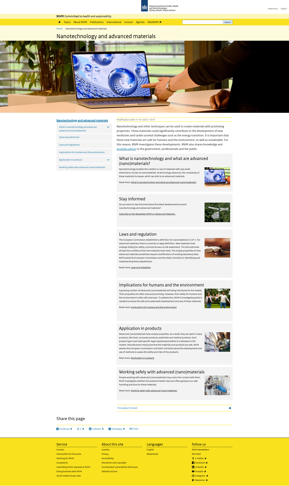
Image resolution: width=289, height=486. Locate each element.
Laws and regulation (141, 267)
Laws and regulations (69, 144)
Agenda (140, 22)
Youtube (208, 471)
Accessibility (108, 458)
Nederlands (273, 8)
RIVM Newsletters (200, 449)
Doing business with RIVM (69, 471)
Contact (128, 22)
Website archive (109, 471)
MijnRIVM (155, 22)
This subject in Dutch (127, 408)
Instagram (209, 475)
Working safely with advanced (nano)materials (82, 167)
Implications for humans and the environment (82, 152)
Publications (97, 22)
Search (227, 22)
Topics (67, 22)
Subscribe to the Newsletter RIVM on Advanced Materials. (147, 214)
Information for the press (68, 454)
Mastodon (209, 479)
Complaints (62, 462)
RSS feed (196, 454)
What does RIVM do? (69, 137)
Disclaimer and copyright (114, 462)
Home (59, 22)
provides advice (126, 149)
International (114, 22)
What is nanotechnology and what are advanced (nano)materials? (163, 182)
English (284, 8)
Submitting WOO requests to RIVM (73, 467)
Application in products (142, 358)
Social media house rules (68, 475)
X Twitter (208, 458)
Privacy (105, 454)
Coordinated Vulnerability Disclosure (120, 467)
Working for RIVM (65, 458)
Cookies (105, 449)
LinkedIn (208, 466)
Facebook (209, 462)
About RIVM (80, 22)
